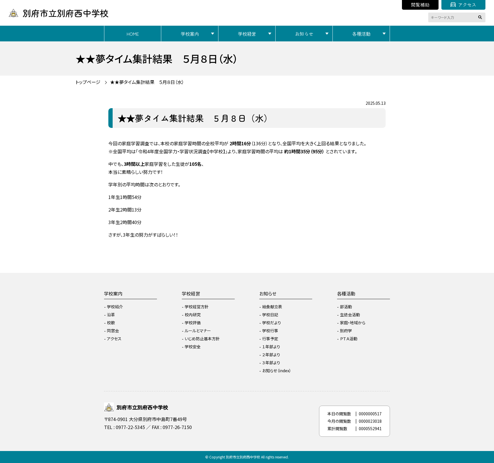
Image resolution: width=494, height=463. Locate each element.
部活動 (346, 306)
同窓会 (113, 330)
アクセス (467, 4)
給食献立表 (272, 306)
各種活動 (361, 33)
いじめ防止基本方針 (202, 338)
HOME (133, 33)
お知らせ (304, 33)
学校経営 (247, 33)
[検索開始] (481, 17)
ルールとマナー (198, 330)
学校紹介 (115, 306)
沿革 (111, 314)
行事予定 (270, 338)
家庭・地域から (352, 322)
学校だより (271, 322)
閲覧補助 (420, 4)
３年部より (271, 362)
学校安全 (193, 346)
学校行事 (270, 330)
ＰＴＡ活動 (348, 338)
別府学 (346, 330)
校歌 (111, 322)
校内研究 (193, 314)
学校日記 (270, 314)
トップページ (87, 81)
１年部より (271, 346)
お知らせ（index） (276, 370)
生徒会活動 (350, 314)
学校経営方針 (197, 306)
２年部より (271, 354)
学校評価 (193, 322)
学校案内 (190, 33)
